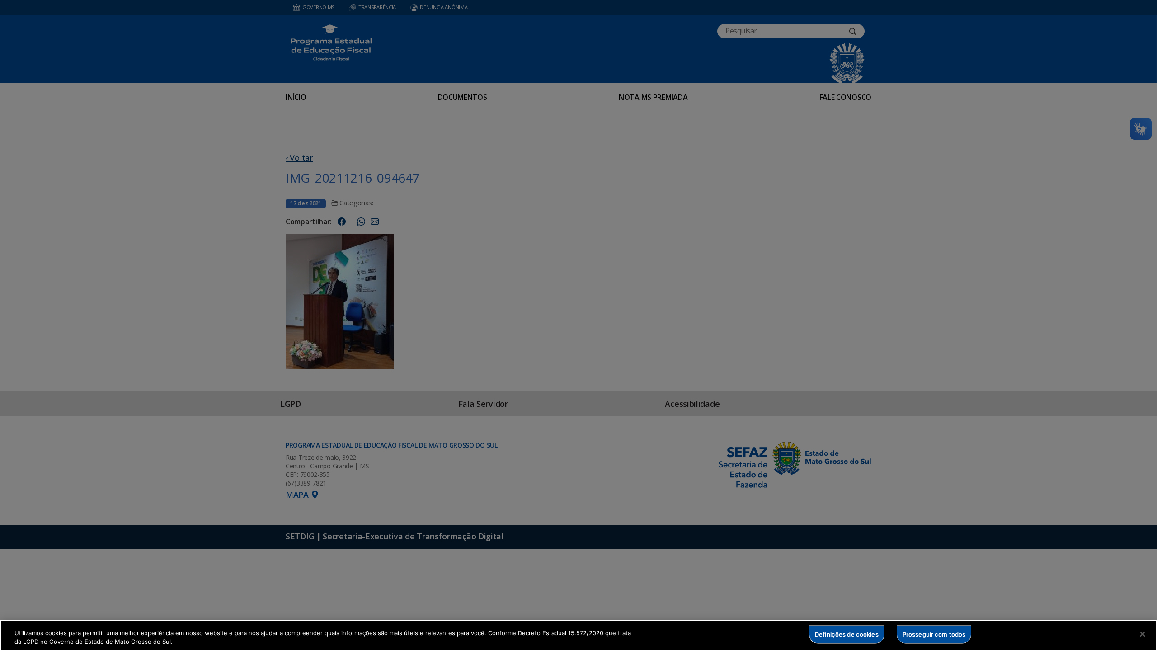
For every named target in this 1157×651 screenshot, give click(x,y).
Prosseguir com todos (934, 634)
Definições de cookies (847, 634)
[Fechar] (1142, 634)
